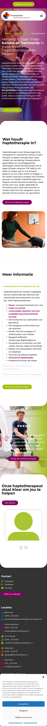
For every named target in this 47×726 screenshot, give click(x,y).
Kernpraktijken (9, 90)
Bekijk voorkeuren (23, 717)
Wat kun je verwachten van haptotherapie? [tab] (18, 367)
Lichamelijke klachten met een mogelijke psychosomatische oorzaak (24, 314)
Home (8, 33)
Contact (6, 576)
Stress (12, 305)
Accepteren (23, 704)
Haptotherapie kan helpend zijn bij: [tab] (21, 286)
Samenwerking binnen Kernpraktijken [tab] (23, 374)
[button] (43, 677)
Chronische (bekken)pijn (21, 357)
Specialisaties (21, 33)
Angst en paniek (17, 308)
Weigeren (23, 710)
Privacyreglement (15, 723)
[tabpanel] (23, 326)
